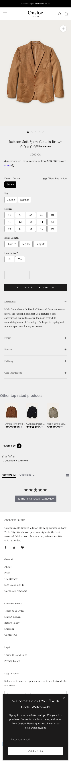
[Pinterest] (22, 547)
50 (52, 228)
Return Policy (11, 622)
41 (9, 221)
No (9, 259)
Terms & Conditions (15, 655)
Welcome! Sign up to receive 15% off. (35, 4)
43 (30, 221)
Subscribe (35, 751)
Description (10, 301)
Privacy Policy (12, 661)
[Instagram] (14, 547)
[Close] (64, 698)
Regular (24, 199)
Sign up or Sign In (14, 585)
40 (52, 215)
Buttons (8, 349)
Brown (10, 184)
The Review (10, 579)
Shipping (9, 628)
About (7, 567)
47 (20, 228)
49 (41, 228)
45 (52, 221)
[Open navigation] (5, 13)
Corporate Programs (15, 591)
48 (30, 228)
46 (9, 228)
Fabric (7, 338)
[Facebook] (5, 547)
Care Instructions (13, 372)
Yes (20, 259)
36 (9, 215)
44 (41, 221)
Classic (11, 199)
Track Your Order (14, 610)
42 (20, 221)
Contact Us (10, 634)
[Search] (59, 13)
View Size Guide (57, 178)
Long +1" (40, 244)
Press (7, 573)
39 (41, 215)
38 (30, 215)
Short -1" (11, 244)
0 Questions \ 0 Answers (16, 460)
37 (20, 215)
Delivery (8, 361)
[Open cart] (66, 13)
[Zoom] (63, 28)
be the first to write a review (35, 499)
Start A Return (12, 616)
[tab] (9, 475)
